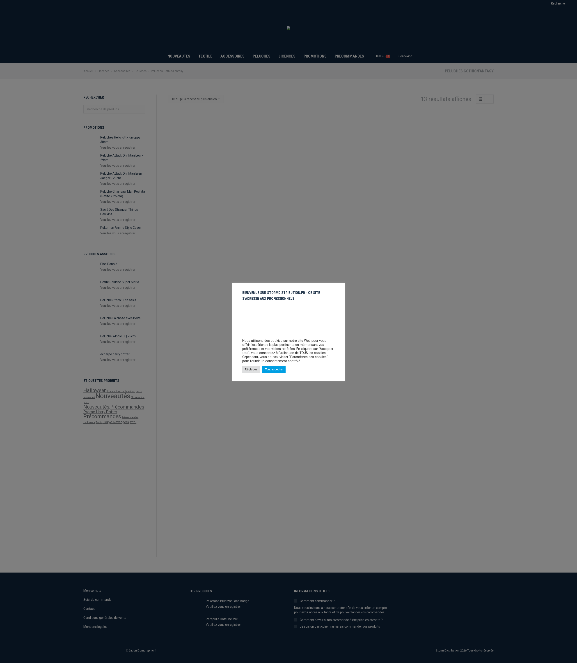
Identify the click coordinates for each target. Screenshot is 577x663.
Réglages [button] (251, 369)
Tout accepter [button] (274, 369)
